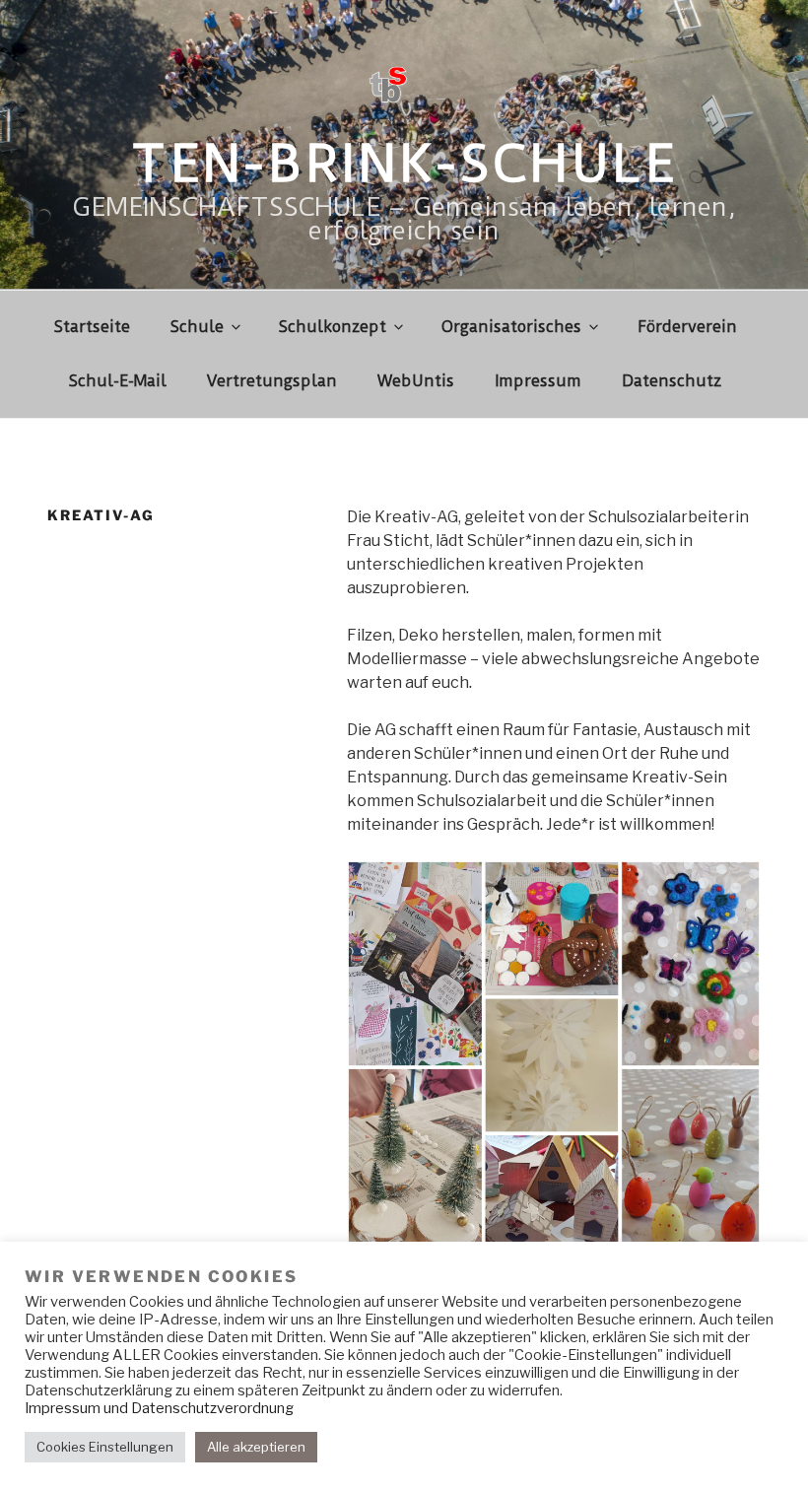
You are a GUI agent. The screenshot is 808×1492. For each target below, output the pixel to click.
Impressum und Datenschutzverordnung (159, 1408)
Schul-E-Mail (118, 381)
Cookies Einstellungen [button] (104, 1447)
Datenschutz (671, 381)
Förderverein (687, 326)
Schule (197, 326)
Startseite (92, 326)
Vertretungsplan (272, 381)
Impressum (538, 381)
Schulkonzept (332, 326)
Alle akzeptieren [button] (256, 1447)
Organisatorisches (511, 326)
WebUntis (415, 381)
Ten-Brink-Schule (404, 163)
